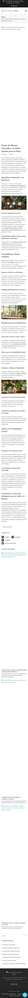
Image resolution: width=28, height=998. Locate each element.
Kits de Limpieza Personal (9, 960)
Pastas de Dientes (7, 527)
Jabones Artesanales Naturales (11, 954)
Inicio (2, 19)
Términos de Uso (22, 994)
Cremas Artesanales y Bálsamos (11, 948)
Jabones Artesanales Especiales (12, 957)
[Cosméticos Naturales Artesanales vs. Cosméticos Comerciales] (14, 737)
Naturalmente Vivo (10, 264)
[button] (26, 10)
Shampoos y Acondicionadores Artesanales (14, 963)
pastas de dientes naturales (11, 184)
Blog (11, 154)
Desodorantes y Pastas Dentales (11, 951)
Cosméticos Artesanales (9, 944)
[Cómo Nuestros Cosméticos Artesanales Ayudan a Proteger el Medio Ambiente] (14, 610)
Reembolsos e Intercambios (8, 994)
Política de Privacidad (14, 995)
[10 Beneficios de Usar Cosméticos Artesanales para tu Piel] (14, 863)
